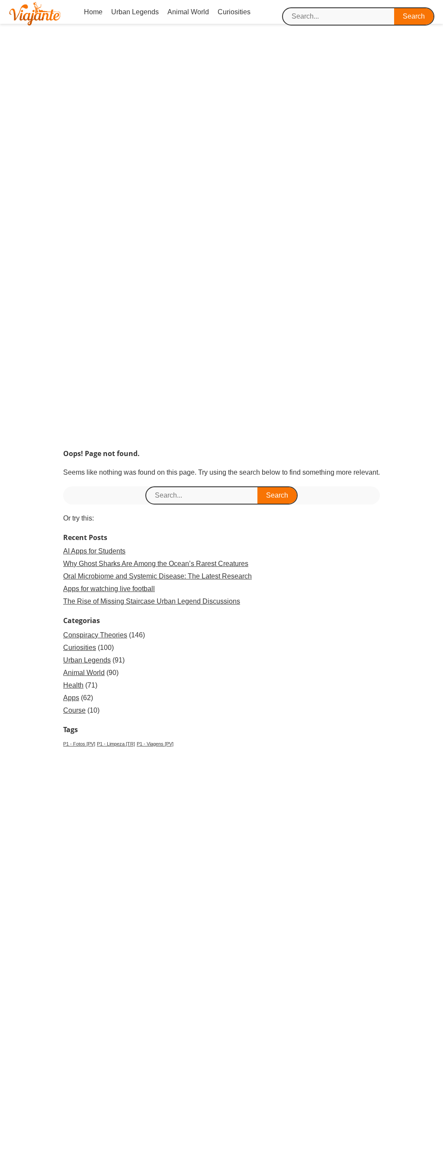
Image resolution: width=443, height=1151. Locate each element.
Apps (71, 697)
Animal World (188, 12)
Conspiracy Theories (95, 635)
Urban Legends (135, 12)
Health (73, 685)
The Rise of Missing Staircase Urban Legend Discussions (151, 601)
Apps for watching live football (109, 588)
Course (74, 710)
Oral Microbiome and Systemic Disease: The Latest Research (157, 576)
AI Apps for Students (94, 551)
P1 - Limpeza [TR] (116, 743)
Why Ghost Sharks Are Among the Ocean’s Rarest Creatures (155, 563)
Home (93, 12)
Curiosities (234, 12)
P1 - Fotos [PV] (79, 743)
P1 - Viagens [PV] (155, 743)
